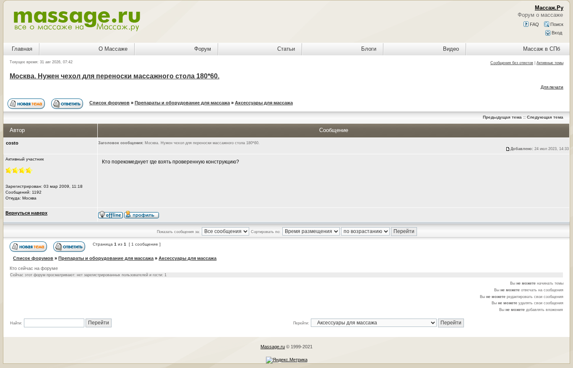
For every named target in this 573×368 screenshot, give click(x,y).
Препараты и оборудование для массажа (182, 102)
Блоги (368, 49)
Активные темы (550, 63)
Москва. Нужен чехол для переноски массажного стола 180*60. (114, 76)
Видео (451, 49)
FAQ (534, 24)
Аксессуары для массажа (264, 102)
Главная (22, 49)
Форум (202, 49)
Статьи (286, 49)
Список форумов (109, 102)
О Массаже (113, 49)
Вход (556, 32)
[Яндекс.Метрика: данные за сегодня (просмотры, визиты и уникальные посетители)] (286, 360)
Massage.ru (272, 346)
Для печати (552, 87)
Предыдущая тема (502, 117)
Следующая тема (545, 117)
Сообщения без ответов (511, 63)
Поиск (556, 24)
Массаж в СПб (541, 49)
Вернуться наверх (26, 212)
